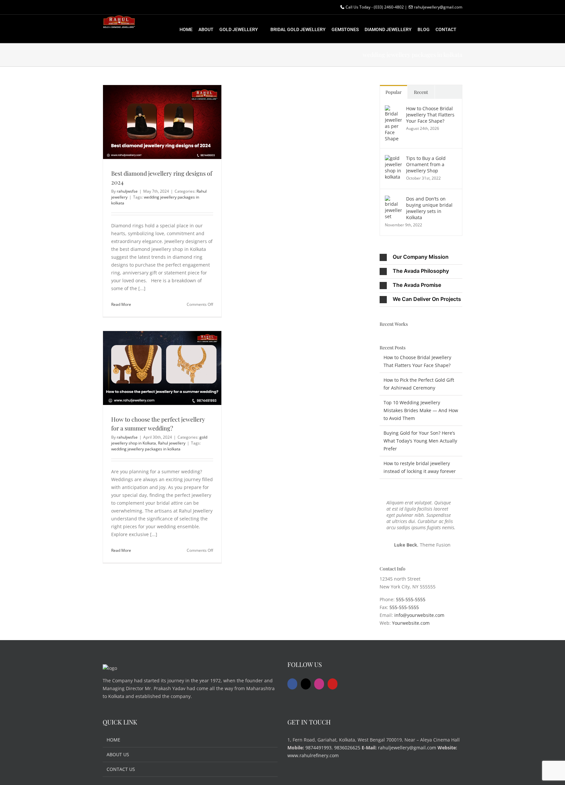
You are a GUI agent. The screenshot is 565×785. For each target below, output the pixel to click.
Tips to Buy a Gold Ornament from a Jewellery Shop (426, 164)
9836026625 (347, 747)
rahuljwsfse (127, 191)
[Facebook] (292, 683)
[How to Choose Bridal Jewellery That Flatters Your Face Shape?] (393, 109)
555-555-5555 (410, 599)
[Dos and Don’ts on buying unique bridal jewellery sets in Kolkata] (393, 199)
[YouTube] (332, 683)
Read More (121, 304)
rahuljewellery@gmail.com (407, 747)
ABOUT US (118, 754)
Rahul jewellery (171, 443)
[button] (421, 257)
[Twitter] (306, 683)
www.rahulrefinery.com (313, 755)
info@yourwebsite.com (419, 615)
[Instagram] (319, 683)
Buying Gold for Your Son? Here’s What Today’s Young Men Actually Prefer (420, 441)
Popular (393, 92)
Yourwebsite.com (411, 623)
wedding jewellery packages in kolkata (145, 449)
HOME (113, 740)
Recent (421, 92)
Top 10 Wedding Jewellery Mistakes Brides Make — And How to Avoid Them (421, 410)
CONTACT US (121, 769)
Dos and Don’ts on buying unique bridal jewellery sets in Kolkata (429, 208)
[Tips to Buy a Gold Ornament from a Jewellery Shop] (393, 159)
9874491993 (318, 747)
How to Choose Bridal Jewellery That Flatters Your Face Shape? (430, 114)
